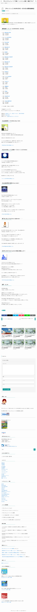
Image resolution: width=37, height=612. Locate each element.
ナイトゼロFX (3, 492)
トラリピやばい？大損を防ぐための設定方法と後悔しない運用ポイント (14, 527)
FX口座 (2, 474)
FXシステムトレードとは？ (7, 508)
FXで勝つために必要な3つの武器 (8, 517)
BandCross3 (7, 96)
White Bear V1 (7, 47)
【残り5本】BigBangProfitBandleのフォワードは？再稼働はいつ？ (13, 556)
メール (4, 380)
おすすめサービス (4, 469)
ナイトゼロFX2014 (8, 37)
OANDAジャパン (8, 113)
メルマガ (3, 465)
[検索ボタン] (36, 1)
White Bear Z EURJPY (9, 66)
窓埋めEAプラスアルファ (5, 491)
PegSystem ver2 (4, 495)
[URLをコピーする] (33, 315)
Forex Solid (7, 42)
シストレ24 (3, 470)
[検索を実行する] (35, 449)
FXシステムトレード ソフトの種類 (9, 512)
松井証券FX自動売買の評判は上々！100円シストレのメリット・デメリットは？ (16, 538)
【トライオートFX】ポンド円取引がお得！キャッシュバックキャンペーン (15, 541)
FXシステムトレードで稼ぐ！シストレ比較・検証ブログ (19, 1)
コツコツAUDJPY (8, 76)
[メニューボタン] (1, 1)
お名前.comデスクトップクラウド (13, 116)
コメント (4, 363)
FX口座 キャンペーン (5, 475)
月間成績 (3, 464)
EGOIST (6, 52)
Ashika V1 (6, 71)
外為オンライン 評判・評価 (6, 602)
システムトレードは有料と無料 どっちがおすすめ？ (12, 519)
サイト (4, 384)
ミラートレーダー (4, 471)
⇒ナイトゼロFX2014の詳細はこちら (7, 178)
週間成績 (4, 310)
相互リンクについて (4, 563)
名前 (3, 376)
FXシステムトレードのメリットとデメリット (10, 510)
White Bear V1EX (8, 32)
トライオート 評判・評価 (5, 589)
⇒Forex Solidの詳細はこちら (6, 214)
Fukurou (2, 489)
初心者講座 (3, 466)
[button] (4, 315)
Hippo (6, 91)
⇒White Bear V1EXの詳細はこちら (7, 145)
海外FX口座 (3, 476)
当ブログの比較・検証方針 (7, 456)
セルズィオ (22, 554)
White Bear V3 (7, 61)
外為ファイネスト (15, 113)
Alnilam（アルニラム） (5, 496)
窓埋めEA (6, 86)
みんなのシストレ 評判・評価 (6, 577)
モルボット (7, 81)
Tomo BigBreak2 (4, 490)
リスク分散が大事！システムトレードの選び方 (11, 515)
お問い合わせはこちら (13, 446)
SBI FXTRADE (21, 113)
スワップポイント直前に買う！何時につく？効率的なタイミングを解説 (14, 531)
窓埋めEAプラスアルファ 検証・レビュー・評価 (10, 550)
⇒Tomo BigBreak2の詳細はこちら (7, 246)
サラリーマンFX (4, 500)
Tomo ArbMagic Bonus (5, 494)
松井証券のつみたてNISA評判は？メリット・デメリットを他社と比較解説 (15, 534)
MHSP (2, 484)
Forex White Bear (4, 486)
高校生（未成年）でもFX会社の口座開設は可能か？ (11, 552)
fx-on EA (2, 501)
